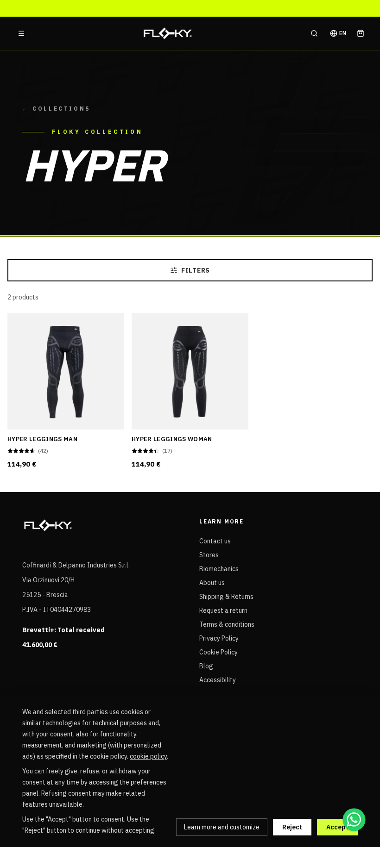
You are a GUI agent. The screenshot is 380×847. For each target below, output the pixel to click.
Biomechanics (219, 569)
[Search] (314, 33)
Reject (292, 827)
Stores (209, 555)
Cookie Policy (218, 652)
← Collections (56, 108)
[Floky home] (167, 33)
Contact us (215, 541)
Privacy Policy (219, 638)
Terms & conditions (226, 624)
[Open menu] (21, 33)
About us (212, 583)
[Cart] (360, 33)
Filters (195, 270)
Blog (206, 666)
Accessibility (217, 680)
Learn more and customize (222, 827)
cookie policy (148, 756)
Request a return (223, 610)
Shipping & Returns (226, 596)
